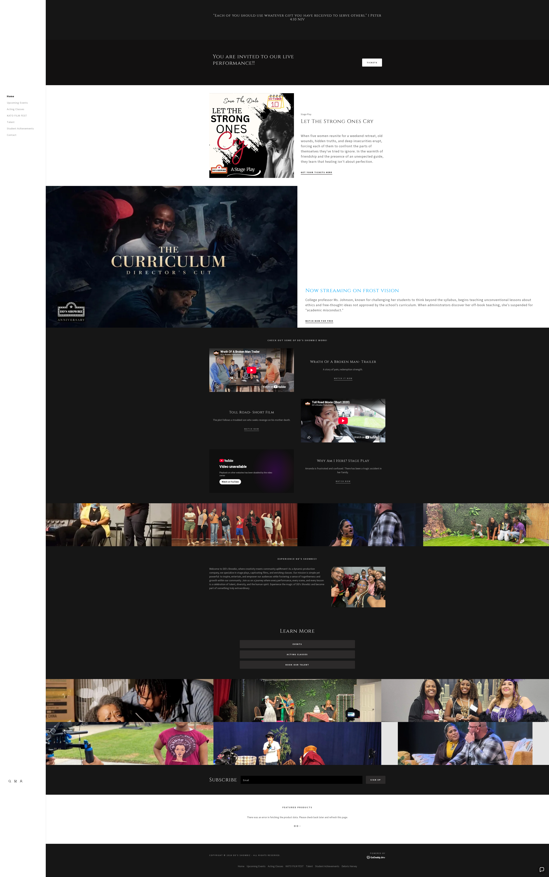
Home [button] (241, 866)
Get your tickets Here (316, 172)
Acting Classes (297, 654)
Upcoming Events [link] (17, 102)
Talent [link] (11, 122)
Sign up (375, 780)
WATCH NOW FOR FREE (319, 321)
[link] (15, 781)
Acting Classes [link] (15, 109)
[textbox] (302, 780)
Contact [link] (11, 135)
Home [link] (10, 96)
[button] (21, 781)
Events (297, 644)
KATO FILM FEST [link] (17, 115)
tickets (372, 62)
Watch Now (251, 429)
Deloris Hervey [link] (349, 866)
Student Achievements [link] (20, 128)
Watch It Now (343, 378)
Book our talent (297, 664)
